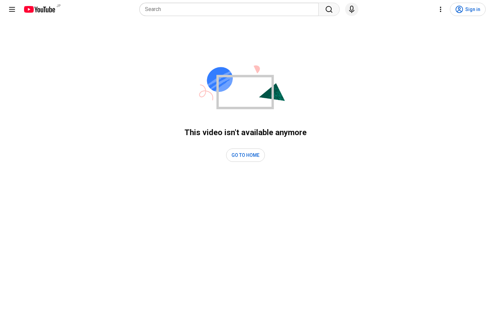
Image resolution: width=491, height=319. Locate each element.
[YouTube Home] (39, 9)
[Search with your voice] (351, 9)
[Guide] (12, 9)
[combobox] (231, 9)
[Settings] (441, 9)
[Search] (329, 9)
